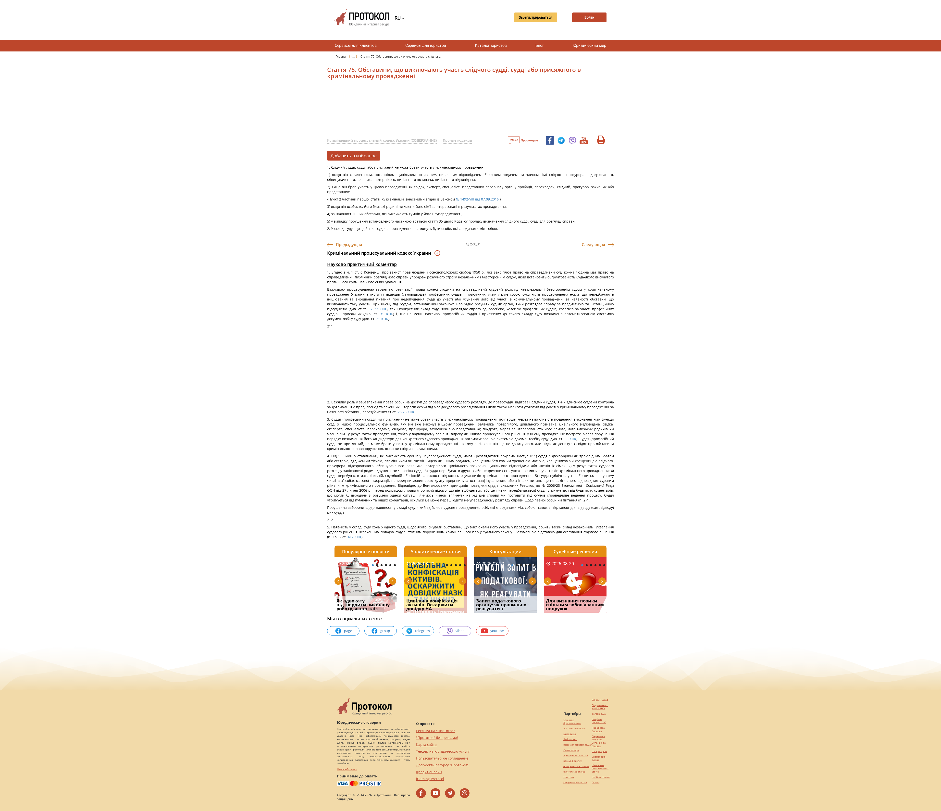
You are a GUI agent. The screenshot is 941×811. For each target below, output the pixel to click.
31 (382, 314)
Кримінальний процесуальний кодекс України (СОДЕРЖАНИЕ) (382, 140)
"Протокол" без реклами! (437, 737)
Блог (539, 45)
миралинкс (569, 734)
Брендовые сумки (599, 758)
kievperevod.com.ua (575, 782)
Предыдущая (349, 244)
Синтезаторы (571, 750)
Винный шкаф (600, 699)
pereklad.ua (599, 713)
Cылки (595, 782)
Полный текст (347, 769)
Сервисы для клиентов (356, 45)
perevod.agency (572, 760)
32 (369, 309)
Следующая (593, 244)
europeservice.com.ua (576, 766)
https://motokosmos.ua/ (577, 744)
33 (377, 309)
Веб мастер (570, 739)
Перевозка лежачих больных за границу (599, 741)
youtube (497, 630)
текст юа (568, 777)
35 (378, 318)
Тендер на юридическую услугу (443, 751)
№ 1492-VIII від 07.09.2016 (477, 199)
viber (460, 630)
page (348, 630)
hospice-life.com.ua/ (599, 721)
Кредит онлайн (429, 772)
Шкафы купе (599, 751)
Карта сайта (426, 744)
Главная (341, 56)
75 (399, 412)
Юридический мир (589, 45)
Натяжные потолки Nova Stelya (600, 768)
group (385, 630)
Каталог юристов (491, 45)
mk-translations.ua (574, 771)
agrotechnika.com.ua (575, 755)
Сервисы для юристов (425, 45)
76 (405, 412)
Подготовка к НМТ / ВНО (600, 707)
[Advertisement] (444, 109)
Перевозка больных (598, 729)
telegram (422, 630)
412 (351, 537)
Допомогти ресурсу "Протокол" (442, 765)
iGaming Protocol (430, 778)
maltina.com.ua (601, 777)
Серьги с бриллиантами (572, 721)
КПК (383, 309)
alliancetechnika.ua (574, 728)
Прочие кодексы (457, 140)
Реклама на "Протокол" (435, 730)
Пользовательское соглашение (442, 758)
